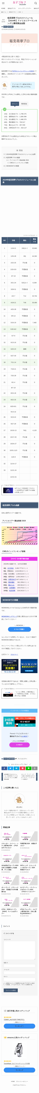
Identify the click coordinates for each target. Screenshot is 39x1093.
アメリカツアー (22, 759)
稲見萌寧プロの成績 (13, 157)
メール (6, 969)
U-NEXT (25, 736)
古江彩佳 (10, 568)
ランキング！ (19, 1026)
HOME (13, 1081)
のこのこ (19, 807)
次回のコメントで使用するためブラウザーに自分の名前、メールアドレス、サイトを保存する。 (20, 983)
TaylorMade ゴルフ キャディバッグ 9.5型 (17, 1063)
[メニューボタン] (3, 3)
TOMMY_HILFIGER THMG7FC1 (14, 1019)
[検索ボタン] (35, 3)
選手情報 (10, 26)
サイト (6, 976)
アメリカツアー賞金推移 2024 (19, 160)
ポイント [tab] (15, 104)
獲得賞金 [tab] (24, 104)
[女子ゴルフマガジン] (19, 3)
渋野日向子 (12, 579)
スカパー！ (14, 654)
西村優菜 (11, 582)
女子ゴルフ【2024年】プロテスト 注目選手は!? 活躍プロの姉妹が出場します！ (25, 490)
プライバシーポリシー (22, 1081)
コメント (7, 939)
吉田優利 (12, 588)
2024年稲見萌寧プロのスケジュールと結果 (21, 154)
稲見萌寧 (12, 590)
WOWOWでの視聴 (12, 166)
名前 (6, 962)
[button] (4, 768)
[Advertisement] (19, 209)
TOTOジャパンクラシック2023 (23, 71)
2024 (5, 26)
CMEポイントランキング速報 (19, 163)
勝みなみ (11, 585)
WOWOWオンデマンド (9, 616)
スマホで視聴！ (19, 629)
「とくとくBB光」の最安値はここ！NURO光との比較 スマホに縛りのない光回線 (25, 694)
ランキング (19, 1070)
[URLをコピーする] (34, 768)
